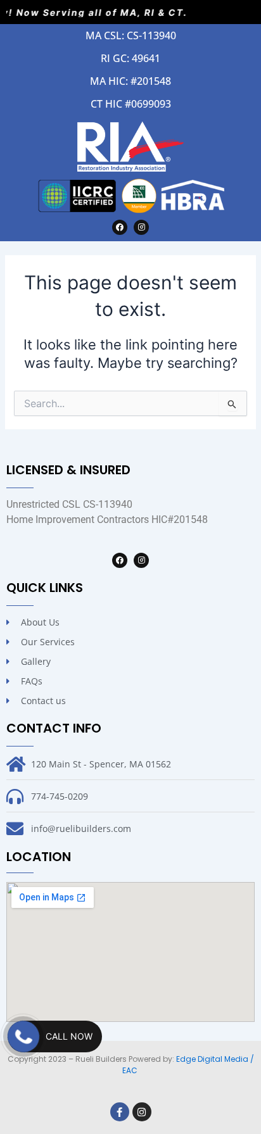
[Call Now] (23, 1036)
